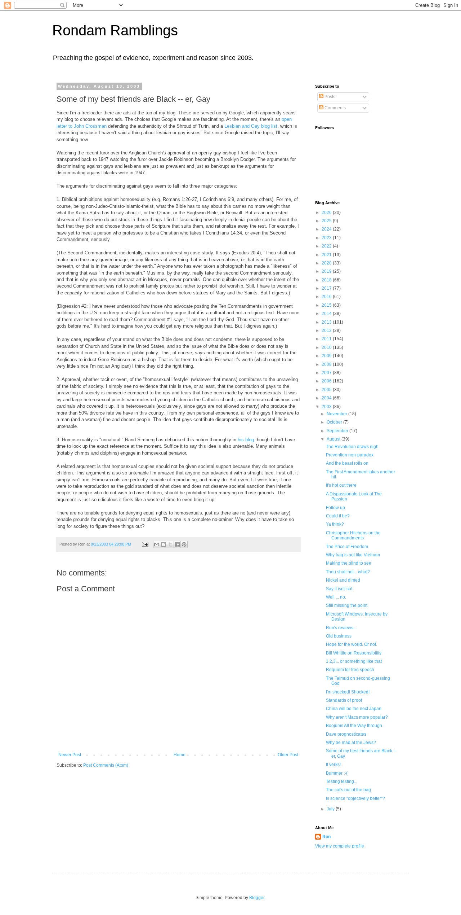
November (337, 413)
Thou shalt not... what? (348, 571)
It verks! (333, 764)
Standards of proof (344, 700)
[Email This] (156, 544)
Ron (326, 836)
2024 (327, 229)
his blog (246, 439)
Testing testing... (341, 781)
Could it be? (338, 515)
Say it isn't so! (339, 588)
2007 (327, 372)
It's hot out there (341, 485)
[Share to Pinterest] (184, 544)
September (338, 430)
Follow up (335, 507)
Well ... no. (336, 597)
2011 (327, 338)
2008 (327, 364)
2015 (327, 305)
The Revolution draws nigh (352, 446)
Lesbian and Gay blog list (250, 126)
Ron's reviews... (341, 627)
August (334, 439)
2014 (327, 313)
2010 (327, 347)
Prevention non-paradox (349, 454)
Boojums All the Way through (354, 725)
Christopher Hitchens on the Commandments (353, 535)
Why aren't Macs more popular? (357, 717)
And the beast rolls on (347, 463)
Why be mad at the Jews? (351, 742)
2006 (327, 381)
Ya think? (335, 524)
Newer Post (69, 754)
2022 (327, 246)
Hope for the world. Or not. (351, 644)
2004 (327, 397)
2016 (327, 296)
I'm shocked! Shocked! (348, 692)
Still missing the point (346, 605)
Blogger (256, 897)
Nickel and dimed (343, 580)
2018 (327, 280)
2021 (327, 254)
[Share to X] (170, 544)
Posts (329, 96)
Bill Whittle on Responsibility (353, 653)
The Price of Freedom (347, 546)
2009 (327, 355)
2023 (327, 237)
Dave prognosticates (346, 734)
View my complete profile (339, 846)
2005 (327, 389)
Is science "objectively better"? (355, 798)
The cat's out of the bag (348, 789)
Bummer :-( (337, 773)
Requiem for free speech (350, 669)
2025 (327, 220)
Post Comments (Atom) (105, 765)
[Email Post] (144, 544)
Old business (339, 636)
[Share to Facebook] (177, 544)
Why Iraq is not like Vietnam (353, 554)
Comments (334, 107)
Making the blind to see (348, 563)
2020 (327, 263)
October (335, 422)
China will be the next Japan (353, 708)
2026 (327, 212)
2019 (327, 271)
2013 (327, 322)
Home (179, 754)
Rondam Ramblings (115, 30)
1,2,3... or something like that (354, 661)
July (331, 808)
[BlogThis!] (163, 544)
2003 (327, 406)
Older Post (288, 754)
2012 (327, 330)
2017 (327, 288)
